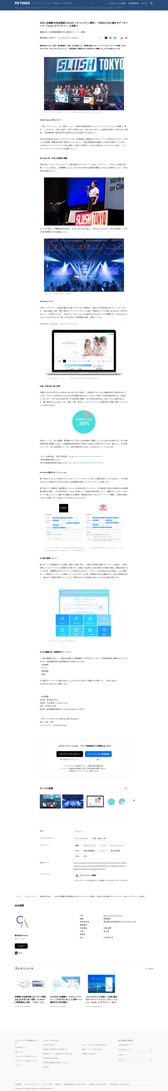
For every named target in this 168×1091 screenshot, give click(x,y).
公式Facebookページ (125, 1045)
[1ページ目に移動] (125, 788)
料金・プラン (19, 1052)
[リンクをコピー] (126, 38)
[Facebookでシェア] (110, 38)
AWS (77, 851)
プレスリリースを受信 (117, 3)
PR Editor (46, 1067)
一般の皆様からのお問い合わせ (120, 1084)
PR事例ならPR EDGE (89, 1054)
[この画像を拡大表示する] (50, 801)
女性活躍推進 (89, 851)
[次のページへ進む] (133, 800)
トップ (18, 896)
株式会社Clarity (45, 896)
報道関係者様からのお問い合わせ (75, 1084)
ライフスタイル (91, 8)
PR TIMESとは (20, 1047)
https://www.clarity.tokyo (69, 324)
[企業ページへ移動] (22, 922)
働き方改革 (115, 851)
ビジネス (102, 8)
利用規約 (58, 1084)
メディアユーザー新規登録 (98, 754)
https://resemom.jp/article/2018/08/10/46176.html (85, 463)
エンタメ (53, 8)
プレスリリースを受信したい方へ (26, 1056)
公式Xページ (122, 1055)
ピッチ (103, 845)
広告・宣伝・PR (99, 838)
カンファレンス (117, 845)
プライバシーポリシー (31, 1084)
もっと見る (149, 969)
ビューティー (64, 8)
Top (16, 8)
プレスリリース (30, 896)
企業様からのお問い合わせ (98, 1084)
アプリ (45, 8)
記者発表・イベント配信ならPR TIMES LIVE (57, 1054)
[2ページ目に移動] (126, 788)
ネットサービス (81, 838)
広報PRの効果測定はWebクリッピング (56, 1063)
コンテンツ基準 (47, 1084)
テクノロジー (25, 8)
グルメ (111, 8)
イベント (79, 831)
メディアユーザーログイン (70, 754)
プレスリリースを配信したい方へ (26, 1061)
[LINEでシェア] (115, 38)
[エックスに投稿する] (106, 38)
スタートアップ (89, 845)
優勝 (77, 845)
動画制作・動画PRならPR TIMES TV (55, 1049)
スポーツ (119, 8)
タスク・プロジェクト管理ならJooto (94, 1045)
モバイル (36, 8)
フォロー (21, 946)
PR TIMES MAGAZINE (50, 1058)
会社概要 (18, 1084)
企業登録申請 (133, 3)
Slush (77, 856)
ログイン (144, 3)
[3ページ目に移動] (127, 788)
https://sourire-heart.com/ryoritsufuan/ (88, 456)
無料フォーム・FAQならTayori (92, 1049)
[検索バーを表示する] (151, 3)
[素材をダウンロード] (122, 38)
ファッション (77, 8)
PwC (85, 856)
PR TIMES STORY (48, 1045)
